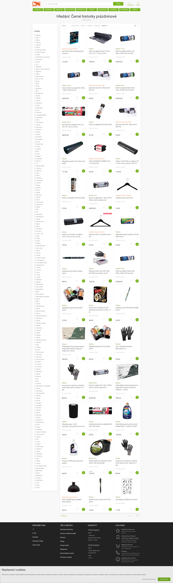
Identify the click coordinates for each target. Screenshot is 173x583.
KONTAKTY (92, 525)
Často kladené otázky (67, 553)
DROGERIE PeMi (38, 525)
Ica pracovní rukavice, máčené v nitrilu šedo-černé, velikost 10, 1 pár (73, 387)
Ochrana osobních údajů (68, 533)
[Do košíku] (83, 61)
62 (137, 516)
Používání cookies (66, 557)
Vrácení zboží (64, 545)
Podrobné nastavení (149, 579)
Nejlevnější (97, 25)
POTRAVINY (124, 9)
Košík (138, 5)
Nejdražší (89, 25)
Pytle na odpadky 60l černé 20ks (100, 124)
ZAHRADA (113, 9)
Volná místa (36, 545)
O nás (34, 533)
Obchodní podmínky (66, 529)
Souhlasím (164, 579)
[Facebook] (33, 529)
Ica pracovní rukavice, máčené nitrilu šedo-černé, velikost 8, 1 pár (126, 463)
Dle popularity (75, 25)
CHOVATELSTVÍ (70, 9)
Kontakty (35, 537)
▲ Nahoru (63, 516)
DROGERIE (49, 9)
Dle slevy (83, 25)
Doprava (63, 537)
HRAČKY (92, 9)
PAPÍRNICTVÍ (81, 9)
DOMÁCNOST (103, 9)
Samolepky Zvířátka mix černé (126, 499)
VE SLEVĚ (38, 9)
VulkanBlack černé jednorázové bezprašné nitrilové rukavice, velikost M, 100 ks (73, 349)
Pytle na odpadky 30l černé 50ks (73, 198)
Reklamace (63, 549)
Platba (62, 541)
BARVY (135, 9)
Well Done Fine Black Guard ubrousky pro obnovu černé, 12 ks (100, 310)
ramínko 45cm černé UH (124, 198)
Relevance (104, 25)
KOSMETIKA (59, 9)
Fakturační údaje (37, 541)
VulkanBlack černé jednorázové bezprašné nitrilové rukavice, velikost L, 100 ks (127, 387)
